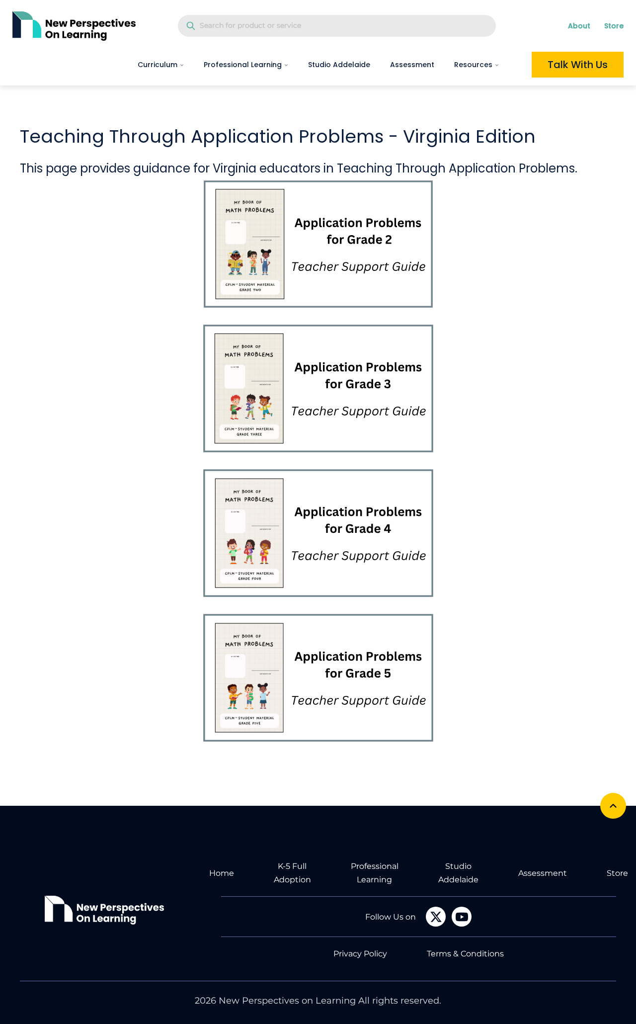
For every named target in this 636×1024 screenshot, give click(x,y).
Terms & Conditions (465, 953)
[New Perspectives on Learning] (104, 910)
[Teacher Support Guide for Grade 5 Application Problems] (318, 677)
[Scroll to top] (613, 806)
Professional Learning (243, 65)
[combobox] (337, 26)
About (579, 26)
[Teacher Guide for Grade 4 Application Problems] (318, 533)
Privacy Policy (360, 953)
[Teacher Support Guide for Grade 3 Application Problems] (318, 388)
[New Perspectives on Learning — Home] (74, 26)
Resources (473, 65)
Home (221, 873)
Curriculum (157, 65)
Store (614, 26)
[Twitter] (436, 917)
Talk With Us (578, 65)
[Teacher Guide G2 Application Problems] (318, 244)
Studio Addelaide (339, 65)
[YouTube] (462, 917)
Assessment (412, 65)
